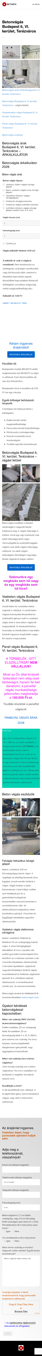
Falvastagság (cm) (11, 230)
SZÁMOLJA (11, 244)
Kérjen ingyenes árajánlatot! (21, 345)
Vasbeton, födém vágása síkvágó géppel (20, 186)
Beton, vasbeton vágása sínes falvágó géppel (22, 191)
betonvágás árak (30, 997)
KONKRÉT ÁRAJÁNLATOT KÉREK (15, 303)
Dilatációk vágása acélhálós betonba (22, 205)
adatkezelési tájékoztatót (22, 1322)
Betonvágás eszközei (12, 135)
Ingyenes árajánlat (21, 354)
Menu (37, 4)
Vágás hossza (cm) (11, 217)
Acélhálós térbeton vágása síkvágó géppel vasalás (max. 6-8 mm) (21, 209)
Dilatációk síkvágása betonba (19, 201)
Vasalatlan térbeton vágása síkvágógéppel (18, 197)
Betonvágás (8, 101)
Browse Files (21, 1311)
